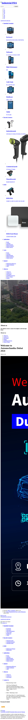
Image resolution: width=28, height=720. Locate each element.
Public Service (9, 247)
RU (4, 11)
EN (4, 10)
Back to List (3, 615)
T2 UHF (16, 201)
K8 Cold (13, 84)
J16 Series (18, 133)
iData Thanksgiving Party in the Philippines (16, 611)
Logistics (8, 243)
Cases (4, 250)
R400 (12, 236)
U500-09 (8, 236)
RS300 (11, 181)
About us (5, 269)
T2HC (10, 99)
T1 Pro (9, 54)
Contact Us (8, 273)
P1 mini (9, 114)
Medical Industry (10, 246)
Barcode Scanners (7, 117)
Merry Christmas (11, 610)
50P (19, 54)
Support (5, 260)
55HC (7, 99)
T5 (17, 54)
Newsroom (8, 274)
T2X (19, 201)
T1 (7, 54)
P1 (7, 114)
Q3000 (7, 201)
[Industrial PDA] (9, 2)
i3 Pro (16, 39)
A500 (14, 236)
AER (7, 266)
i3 (18, 39)
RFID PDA (9, 198)
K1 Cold (8, 84)
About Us (8, 271)
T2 (12, 54)
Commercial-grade (11, 166)
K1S (7, 39)
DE (4, 16)
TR (4, 15)
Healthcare (9, 97)
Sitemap (23, 712)
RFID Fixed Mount (12, 234)
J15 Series (23, 133)
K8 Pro (22, 39)
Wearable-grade (11, 179)
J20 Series (8, 133)
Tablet (8, 112)
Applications (6, 239)
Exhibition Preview (10, 275)
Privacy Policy (9, 276)
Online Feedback (10, 264)
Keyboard (9, 37)
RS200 (7, 181)
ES (4, 18)
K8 (19, 39)
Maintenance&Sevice (11, 263)
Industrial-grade (11, 131)
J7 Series (13, 169)
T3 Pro (14, 54)
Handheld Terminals (8, 23)
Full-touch (9, 52)
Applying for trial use (5, 20)
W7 (14, 181)
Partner (8, 278)
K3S (13, 39)
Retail (7, 242)
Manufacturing (9, 244)
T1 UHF (12, 201)
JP (4, 14)
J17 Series (13, 133)
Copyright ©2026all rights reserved (11, 712)
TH (4, 13)
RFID (4, 184)
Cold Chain (9, 82)
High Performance (11, 67)
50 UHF (22, 201)
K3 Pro (10, 39)
